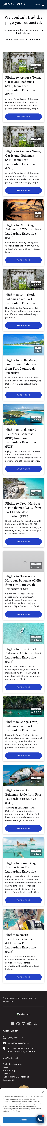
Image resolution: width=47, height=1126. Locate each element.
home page (34, 39)
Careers (6, 1073)
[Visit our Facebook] (12, 1023)
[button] (43, 1091)
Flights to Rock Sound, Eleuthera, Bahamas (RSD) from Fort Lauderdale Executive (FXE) (21, 438)
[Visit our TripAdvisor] (29, 1023)
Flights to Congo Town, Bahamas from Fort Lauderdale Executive (21, 726)
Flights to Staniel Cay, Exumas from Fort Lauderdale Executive (20, 867)
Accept (23, 1120)
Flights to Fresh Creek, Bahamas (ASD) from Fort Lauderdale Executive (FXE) (23, 655)
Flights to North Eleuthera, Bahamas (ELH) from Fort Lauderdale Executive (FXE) (20, 943)
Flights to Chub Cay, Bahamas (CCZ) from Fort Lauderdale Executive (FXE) (23, 231)
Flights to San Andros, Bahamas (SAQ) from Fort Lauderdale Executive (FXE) (23, 796)
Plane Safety (9, 1070)
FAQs (5, 1067)
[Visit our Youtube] (35, 1023)
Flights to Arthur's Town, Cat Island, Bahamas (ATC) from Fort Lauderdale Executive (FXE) (23, 86)
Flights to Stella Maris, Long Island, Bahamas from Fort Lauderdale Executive (21, 366)
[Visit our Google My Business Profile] (18, 1023)
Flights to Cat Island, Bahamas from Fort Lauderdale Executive (20, 299)
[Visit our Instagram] (23, 1023)
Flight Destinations (12, 1064)
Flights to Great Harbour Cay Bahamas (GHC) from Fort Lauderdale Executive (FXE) (23, 510)
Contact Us (8, 1080)
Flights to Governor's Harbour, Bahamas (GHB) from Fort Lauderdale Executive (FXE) (23, 582)
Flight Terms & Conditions (16, 1077)
